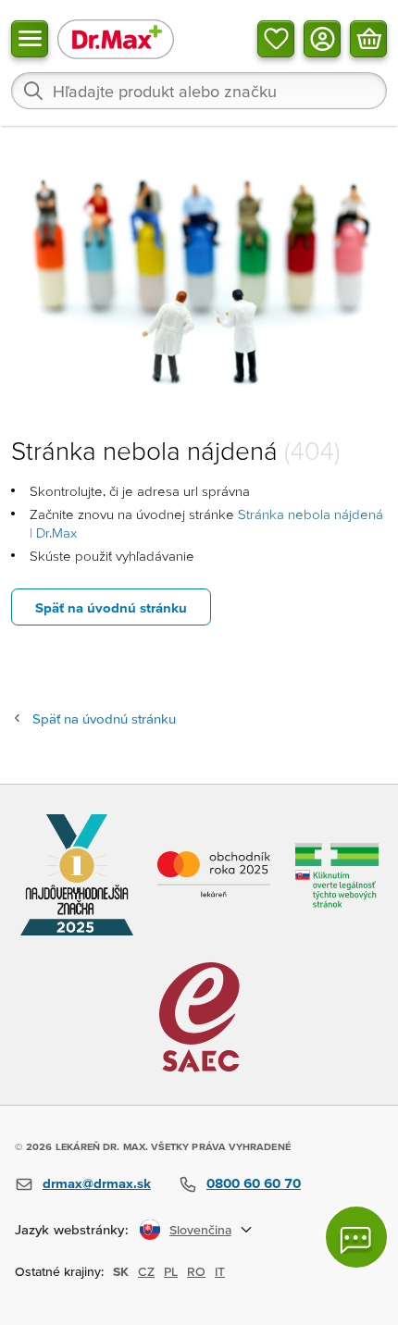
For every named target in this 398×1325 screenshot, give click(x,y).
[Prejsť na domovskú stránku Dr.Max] (115, 38)
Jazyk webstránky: (72, 1229)
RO (196, 1271)
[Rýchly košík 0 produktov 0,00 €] (368, 38)
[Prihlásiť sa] (322, 38)
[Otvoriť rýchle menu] (29, 38)
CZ (146, 1271)
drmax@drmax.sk (97, 1183)
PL (171, 1271)
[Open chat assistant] (356, 1237)
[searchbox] (199, 90)
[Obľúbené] (275, 38)
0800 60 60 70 (253, 1183)
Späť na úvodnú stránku (111, 607)
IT (220, 1271)
